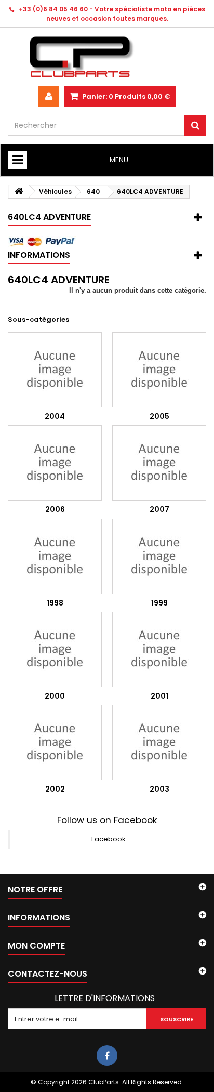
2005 (159, 416)
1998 (55, 603)
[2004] (55, 369)
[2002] (55, 742)
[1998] (55, 556)
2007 (159, 509)
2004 (55, 416)
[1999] (159, 556)
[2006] (55, 463)
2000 (55, 696)
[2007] (159, 463)
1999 (159, 603)
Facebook (108, 839)
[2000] (55, 649)
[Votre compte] (48, 96)
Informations (39, 255)
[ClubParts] (107, 57)
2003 (159, 789)
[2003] (159, 742)
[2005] (159, 369)
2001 (159, 696)
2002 (55, 789)
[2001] (159, 649)
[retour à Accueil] (19, 191)
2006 (55, 509)
